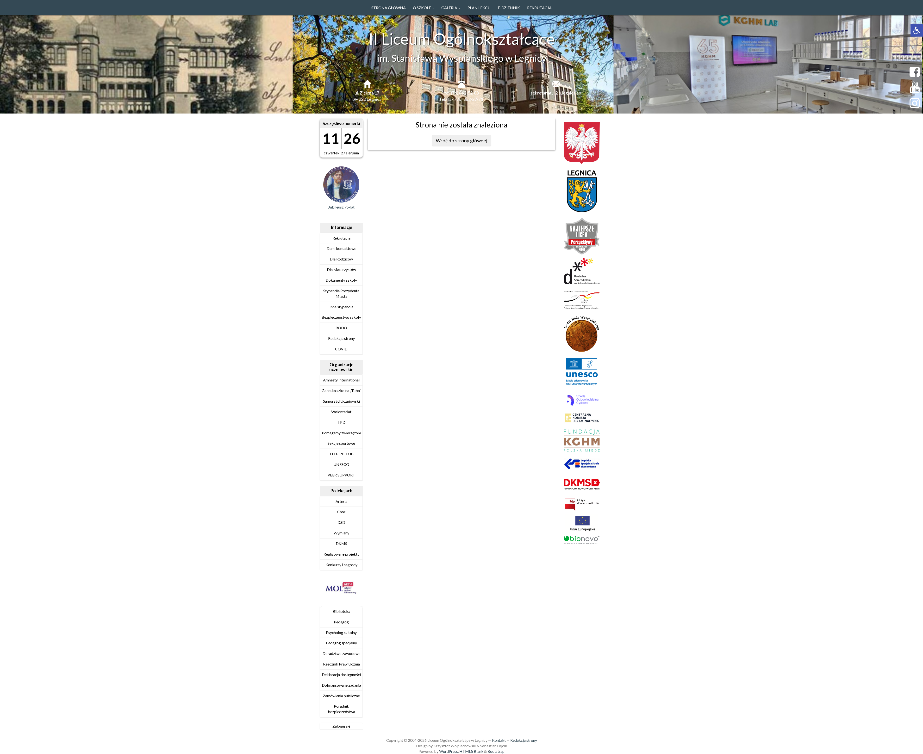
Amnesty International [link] (341, 380)
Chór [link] (341, 511)
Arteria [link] (341, 501)
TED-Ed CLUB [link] (341, 453)
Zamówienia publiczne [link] (341, 695)
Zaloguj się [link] (341, 726)
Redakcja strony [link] (341, 338)
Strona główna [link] (388, 7)
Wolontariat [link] (341, 411)
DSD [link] (341, 522)
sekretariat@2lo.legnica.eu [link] (556, 92)
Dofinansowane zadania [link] (341, 685)
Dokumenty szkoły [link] (341, 280)
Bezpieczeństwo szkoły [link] (341, 317)
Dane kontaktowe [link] (341, 248)
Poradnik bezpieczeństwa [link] (341, 709)
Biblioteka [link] (341, 611)
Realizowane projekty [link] (341, 554)
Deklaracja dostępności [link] (341, 674)
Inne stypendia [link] (341, 306)
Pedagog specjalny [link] (341, 642)
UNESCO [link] (341, 464)
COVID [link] (341, 349)
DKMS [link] (341, 543)
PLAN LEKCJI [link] (479, 7)
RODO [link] (341, 327)
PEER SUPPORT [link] (341, 475)
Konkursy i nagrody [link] (341, 564)
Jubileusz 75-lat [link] (341, 207)
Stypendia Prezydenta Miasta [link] (341, 293)
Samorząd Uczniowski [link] (341, 401)
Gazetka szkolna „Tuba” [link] (341, 390)
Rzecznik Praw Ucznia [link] (341, 664)
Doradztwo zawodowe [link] (341, 653)
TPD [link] (341, 422)
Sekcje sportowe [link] (341, 443)
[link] (917, 30)
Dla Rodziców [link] (341, 259)
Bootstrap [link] (496, 751)
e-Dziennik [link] (509, 7)
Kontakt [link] (499, 740)
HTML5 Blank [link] (471, 751)
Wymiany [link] (341, 533)
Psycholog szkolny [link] (341, 632)
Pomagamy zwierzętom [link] (341, 433)
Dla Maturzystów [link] (341, 269)
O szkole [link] (422, 7)
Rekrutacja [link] (539, 7)
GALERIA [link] (449, 7)
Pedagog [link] (341, 622)
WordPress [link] (448, 751)
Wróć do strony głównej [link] (461, 140)
